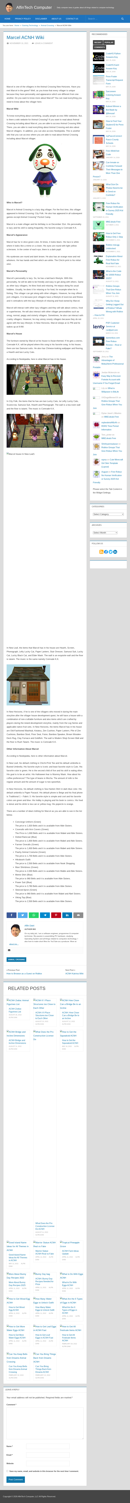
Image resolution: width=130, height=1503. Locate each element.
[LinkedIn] (115, 552)
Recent (98, 42)
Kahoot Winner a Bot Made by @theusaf (113, 109)
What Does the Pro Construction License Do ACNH (44, 1226)
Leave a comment (44, 43)
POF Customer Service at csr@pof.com (112, 326)
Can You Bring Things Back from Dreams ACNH (43, 1369)
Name (9, 1446)
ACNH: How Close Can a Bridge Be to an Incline (70, 1015)
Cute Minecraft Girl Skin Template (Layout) (112, 463)
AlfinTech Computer (34, 7)
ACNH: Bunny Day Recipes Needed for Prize (44, 1281)
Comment (11, 1405)
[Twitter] (110, 552)
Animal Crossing (16, 960)
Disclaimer (41, 19)
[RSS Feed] (101, 552)
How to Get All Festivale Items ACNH (69, 1338)
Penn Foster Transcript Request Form (114, 80)
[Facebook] (106, 552)
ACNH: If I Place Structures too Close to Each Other (44, 1015)
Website (10, 1463)
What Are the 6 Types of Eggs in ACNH (69, 1310)
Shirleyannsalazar (109, 444)
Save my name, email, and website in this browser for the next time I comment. (44, 1471)
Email (9, 1455)
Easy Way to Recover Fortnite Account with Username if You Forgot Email (107, 379)
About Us (56, 19)
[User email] (9, 950)
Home (7, 19)
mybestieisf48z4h (109, 422)
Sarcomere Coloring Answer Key (113, 95)
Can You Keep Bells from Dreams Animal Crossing (18, 1369)
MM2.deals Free (113, 222)
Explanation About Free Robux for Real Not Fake (114, 260)
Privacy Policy (23, 19)
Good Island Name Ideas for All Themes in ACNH (18, 1258)
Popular (109, 42)
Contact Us (72, 19)
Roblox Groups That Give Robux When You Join (113, 289)
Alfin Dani (13, 1017)
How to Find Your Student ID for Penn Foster (115, 124)
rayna (104, 460)
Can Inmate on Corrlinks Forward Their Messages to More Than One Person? (108, 169)
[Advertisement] (45, 64)
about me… (14, 944)
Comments (99, 47)
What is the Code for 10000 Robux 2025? (113, 274)
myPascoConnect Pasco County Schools (114, 139)
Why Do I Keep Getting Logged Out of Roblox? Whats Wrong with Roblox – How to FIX (108, 308)
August (104, 472)
